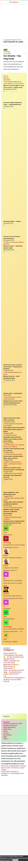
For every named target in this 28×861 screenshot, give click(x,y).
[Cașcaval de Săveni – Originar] (11, 108)
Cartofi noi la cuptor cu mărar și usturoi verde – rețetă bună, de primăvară (12, 366)
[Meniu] (2, 2)
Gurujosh (6, 593)
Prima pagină (6, 39)
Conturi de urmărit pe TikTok (12, 723)
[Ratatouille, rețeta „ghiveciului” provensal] (12, 473)
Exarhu (5, 731)
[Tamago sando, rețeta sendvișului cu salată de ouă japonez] (14, 500)
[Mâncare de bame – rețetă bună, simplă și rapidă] (14, 244)
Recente (6, 78)
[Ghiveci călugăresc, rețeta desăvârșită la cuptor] (11, 481)
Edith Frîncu (7, 729)
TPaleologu (7, 543)
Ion (4, 578)
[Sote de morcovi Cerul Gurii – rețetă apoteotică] (11, 225)
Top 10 (5, 76)
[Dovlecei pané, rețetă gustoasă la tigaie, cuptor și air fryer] (12, 454)
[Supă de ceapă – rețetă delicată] (11, 382)
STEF (5, 639)
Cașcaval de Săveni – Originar (12, 221)
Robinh (5, 555)
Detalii (16, 860)
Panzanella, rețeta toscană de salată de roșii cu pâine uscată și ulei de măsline (12, 439)
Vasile (5, 739)
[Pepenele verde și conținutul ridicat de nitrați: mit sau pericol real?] (14, 519)
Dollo (5, 532)
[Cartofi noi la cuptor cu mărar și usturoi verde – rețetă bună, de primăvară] (11, 252)
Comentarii (7, 80)
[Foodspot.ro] (14, 2)
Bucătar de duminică (10, 725)
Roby (5, 616)
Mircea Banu (7, 735)
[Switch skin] (23, 2)
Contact (3, 770)
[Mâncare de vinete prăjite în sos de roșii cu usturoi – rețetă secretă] (14, 83)
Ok (13, 860)
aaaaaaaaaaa (7, 627)
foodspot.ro (8, 650)
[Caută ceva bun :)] (26, 2)
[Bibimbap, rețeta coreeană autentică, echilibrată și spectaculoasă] (13, 508)
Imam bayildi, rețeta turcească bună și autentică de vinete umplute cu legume (13, 429)
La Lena (5, 733)
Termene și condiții (17, 768)
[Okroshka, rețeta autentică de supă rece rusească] (14, 447)
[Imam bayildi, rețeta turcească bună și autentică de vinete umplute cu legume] (14, 425)
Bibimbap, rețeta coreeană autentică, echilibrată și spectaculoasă (11, 511)
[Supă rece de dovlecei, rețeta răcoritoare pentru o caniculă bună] (14, 466)
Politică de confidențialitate (10, 766)
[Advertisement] (14, 19)
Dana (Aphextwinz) (9, 727)
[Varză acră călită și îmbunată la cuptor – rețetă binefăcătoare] (11, 91)
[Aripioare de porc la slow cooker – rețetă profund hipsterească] (14, 399)
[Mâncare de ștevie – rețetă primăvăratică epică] (14, 374)
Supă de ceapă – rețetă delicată (12, 393)
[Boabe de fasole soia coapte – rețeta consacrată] (11, 407)
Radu (5, 737)
